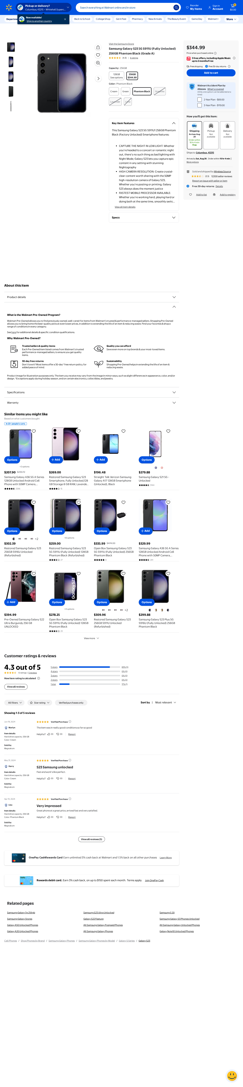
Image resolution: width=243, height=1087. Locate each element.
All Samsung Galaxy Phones (98, 931)
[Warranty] (174, 403)
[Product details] (174, 297)
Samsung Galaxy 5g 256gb (21, 912)
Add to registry (228, 194)
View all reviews (16, 686)
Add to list (201, 194)
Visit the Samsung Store (121, 43)
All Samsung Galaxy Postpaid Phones (103, 925)
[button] (194, 7)
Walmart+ (213, 18)
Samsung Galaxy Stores (19, 918)
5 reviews (32, 672)
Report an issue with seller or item (209, 180)
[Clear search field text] (168, 7)
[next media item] (98, 78)
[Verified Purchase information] (69, 721)
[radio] (116, 76)
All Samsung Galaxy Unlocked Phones (180, 925)
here (13, 332)
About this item (16, 285)
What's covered (215, 89)
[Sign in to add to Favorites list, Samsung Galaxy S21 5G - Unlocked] (168, 431)
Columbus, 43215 (205, 152)
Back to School (82, 18)
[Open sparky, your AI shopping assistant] (232, 1076)
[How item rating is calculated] (38, 678)
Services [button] (36, 19)
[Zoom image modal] (98, 63)
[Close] (66, 19)
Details (219, 186)
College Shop (103, 18)
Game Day (197, 18)
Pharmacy (137, 18)
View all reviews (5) (91, 839)
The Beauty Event (176, 18)
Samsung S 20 (167, 912)
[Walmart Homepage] (9, 7)
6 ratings (134, 58)
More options (193, 162)
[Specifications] (174, 392)
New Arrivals (155, 18)
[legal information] (215, 53)
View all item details (125, 206)
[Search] (176, 7)
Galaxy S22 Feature (93, 918)
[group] (123, 57)
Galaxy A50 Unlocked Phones (22, 925)
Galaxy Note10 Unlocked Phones (177, 931)
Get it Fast (121, 18)
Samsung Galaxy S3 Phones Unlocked (179, 918)
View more (89, 638)
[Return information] (228, 66)
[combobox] (128, 7)
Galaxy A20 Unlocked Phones (22, 931)
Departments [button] (13, 19)
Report (72, 734)
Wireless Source (222, 171)
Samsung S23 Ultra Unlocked (98, 912)
